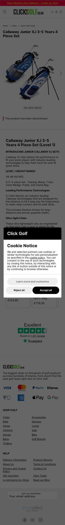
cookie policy (37, 257)
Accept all (46, 290)
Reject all (19, 290)
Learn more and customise (32, 281)
